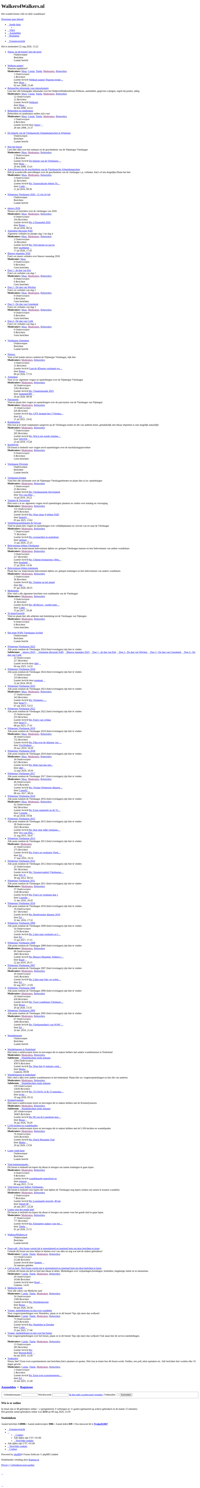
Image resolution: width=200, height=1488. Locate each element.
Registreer (26, 1387)
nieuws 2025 (28, 652)
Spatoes (38, 1262)
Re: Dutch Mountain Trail (42, 1139)
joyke (21, 1094)
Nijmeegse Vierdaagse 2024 (21, 669)
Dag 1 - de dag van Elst (19, 270)
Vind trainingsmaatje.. (18, 1164)
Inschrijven (13, 444)
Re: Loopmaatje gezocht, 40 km (45, 1201)
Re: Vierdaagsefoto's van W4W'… (46, 1024)
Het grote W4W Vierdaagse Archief (25, 632)
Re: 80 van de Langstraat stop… (45, 1117)
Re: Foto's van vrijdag (40, 720)
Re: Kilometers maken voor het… (45, 1223)
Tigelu (39, 71)
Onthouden (110, 1394)
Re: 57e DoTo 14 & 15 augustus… (46, 1091)
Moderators (49, 71)
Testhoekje (13, 1358)
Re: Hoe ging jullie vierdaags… (44, 830)
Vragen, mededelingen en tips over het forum (30, 1333)
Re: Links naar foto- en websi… (45, 979)
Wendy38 (23, 1204)
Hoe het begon (15, 146)
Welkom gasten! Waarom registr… (46, 79)
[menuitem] (11, 30)
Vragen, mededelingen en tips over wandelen (30, 1310)
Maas (24, 71)
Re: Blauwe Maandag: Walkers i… (46, 957)
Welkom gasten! (15, 65)
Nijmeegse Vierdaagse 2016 (21, 796)
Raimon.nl (34, 1459)
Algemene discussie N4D (20, 230)
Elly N (22, 875)
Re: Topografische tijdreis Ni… (44, 183)
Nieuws (11, 354)
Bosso (22, 225)
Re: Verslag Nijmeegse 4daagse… (46, 787)
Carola (31, 71)
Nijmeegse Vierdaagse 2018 (21, 751)
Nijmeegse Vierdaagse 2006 (21, 988)
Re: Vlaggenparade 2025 (41, 391)
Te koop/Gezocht (16, 613)
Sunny (37, 125)
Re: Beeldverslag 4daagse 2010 (44, 914)
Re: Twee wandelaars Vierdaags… (46, 1002)
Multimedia (13, 590)
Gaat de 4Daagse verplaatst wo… (45, 368)
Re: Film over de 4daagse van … (45, 742)
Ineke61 (23, 517)
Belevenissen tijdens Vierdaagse (23, 545)
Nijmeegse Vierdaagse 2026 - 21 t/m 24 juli (29, 194)
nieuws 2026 (14, 208)
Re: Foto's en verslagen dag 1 (43, 894)
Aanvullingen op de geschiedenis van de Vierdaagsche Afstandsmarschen (44, 169)
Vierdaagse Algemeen (18, 340)
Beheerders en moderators (20, 110)
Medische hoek (15, 1288)
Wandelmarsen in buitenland (21, 1074)
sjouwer (23, 1181)
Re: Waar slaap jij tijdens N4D (44, 514)
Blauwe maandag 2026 (19, 253)
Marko (22, 1069)
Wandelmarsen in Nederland (21, 1049)
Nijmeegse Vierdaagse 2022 (21, 708)
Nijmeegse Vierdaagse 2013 (21, 838)
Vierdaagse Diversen (18, 464)
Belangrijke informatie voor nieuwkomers (28, 88)
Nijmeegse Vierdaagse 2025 (21, 646)
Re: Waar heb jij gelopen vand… (45, 1066)
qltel (36, 663)
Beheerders (61, 71)
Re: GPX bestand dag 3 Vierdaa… (46, 413)
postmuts (38, 680)
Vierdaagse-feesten (17, 478)
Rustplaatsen (14, 422)
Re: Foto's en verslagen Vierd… (45, 852)
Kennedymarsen (16, 1100)
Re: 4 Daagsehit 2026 (39, 222)
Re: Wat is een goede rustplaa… (45, 436)
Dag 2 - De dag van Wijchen (22, 287)
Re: (30, 1350)
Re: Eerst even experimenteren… (45, 1375)
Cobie (22, 186)
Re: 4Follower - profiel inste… (44, 604)
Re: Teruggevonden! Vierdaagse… (46, 872)
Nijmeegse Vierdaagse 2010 (21, 903)
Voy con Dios (25, 494)
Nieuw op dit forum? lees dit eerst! (25, 51)
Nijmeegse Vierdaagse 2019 (21, 728)
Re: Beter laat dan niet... (41, 765)
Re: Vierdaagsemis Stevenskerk (44, 492)
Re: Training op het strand (42, 582)
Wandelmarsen (15, 1035)
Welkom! (33, 102)
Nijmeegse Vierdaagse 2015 (21, 818)
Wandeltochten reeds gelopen (36, 1057)
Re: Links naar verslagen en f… (44, 934)
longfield (23, 562)
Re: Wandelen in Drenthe (41, 1324)
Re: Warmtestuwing (39, 1302)
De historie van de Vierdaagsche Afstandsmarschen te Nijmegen (39, 133)
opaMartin (24, 247)
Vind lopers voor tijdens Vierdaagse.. (26, 1187)
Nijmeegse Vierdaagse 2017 (21, 773)
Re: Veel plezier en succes (42, 245)
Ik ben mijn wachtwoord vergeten (85, 1394)
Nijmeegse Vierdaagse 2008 (21, 942)
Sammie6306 (25, 393)
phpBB (17, 1454)
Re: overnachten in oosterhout (44, 537)
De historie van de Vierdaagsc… (45, 161)
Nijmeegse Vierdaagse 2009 (21, 923)
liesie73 (22, 703)
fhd (20, 585)
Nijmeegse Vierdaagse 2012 (21, 861)
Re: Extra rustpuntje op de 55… (44, 810)
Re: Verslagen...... (38, 700)
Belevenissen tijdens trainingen (23, 568)
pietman (23, 540)
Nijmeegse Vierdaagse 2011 (21, 880)
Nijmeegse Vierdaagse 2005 (21, 1010)
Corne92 (23, 790)
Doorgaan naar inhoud (12, 19)
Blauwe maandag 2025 (78, 652)
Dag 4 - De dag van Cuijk (20, 321)
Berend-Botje (25, 1352)
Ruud (21, 959)
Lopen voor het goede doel (21, 1209)
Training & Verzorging (19, 500)
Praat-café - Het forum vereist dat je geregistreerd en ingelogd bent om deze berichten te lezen (54, 1248)
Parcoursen (13, 399)
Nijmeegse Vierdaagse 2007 (21, 965)
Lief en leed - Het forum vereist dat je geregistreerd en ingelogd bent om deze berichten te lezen (54, 1268)
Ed (20, 416)
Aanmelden (8, 1387)
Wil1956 (23, 439)
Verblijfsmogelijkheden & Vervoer (24, 523)
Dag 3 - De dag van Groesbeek (23, 304)
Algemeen (13, 377)
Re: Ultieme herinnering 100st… (45, 559)
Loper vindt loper (16, 1150)
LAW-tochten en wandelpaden (23, 1125)
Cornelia (23, 813)
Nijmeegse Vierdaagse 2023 (21, 686)
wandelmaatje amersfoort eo (43, 1178)
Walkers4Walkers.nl (17, 1234)
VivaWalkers (25, 745)
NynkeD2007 (101, 1424)
